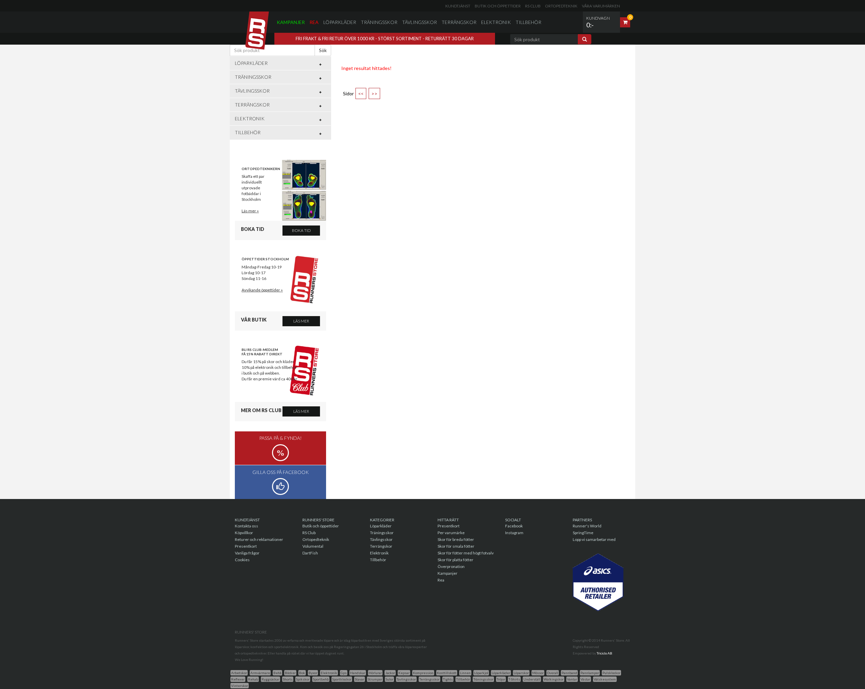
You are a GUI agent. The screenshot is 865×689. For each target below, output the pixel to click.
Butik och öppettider (498, 5)
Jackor (390, 673)
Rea (314, 22)
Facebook (514, 525)
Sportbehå (321, 679)
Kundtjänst (457, 5)
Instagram (514, 532)
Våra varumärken (601, 5)
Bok (302, 673)
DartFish (310, 552)
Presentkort (246, 546)
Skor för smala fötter (456, 546)
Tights (448, 679)
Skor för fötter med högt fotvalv (466, 552)
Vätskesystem (605, 679)
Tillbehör (528, 22)
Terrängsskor (429, 679)
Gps (344, 673)
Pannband (569, 673)
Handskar (357, 673)
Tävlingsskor (419, 22)
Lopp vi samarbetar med (594, 539)
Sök (323, 50)
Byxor (312, 673)
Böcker (290, 673)
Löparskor (521, 673)
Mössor (538, 673)
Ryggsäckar (270, 679)
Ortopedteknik (561, 5)
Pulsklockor (611, 673)
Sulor (389, 679)
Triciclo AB (604, 653)
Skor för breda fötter (456, 539)
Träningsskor (379, 22)
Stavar (359, 679)
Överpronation (451, 566)
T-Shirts (514, 679)
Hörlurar (375, 673)
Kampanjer (291, 22)
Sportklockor (341, 679)
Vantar (572, 679)
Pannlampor (589, 673)
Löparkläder (339, 22)
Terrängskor (459, 22)
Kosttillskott (446, 673)
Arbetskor (239, 673)
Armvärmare (260, 673)
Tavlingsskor (406, 679)
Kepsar (404, 673)
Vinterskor (239, 686)
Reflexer (238, 679)
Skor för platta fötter (455, 559)
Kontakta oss (246, 525)
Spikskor (303, 679)
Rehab (253, 679)
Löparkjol (481, 673)
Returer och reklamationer (259, 539)
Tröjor (501, 679)
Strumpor (375, 679)
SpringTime (583, 532)
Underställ (531, 679)
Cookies (242, 559)
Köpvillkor (244, 532)
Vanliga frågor (247, 552)
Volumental (312, 546)
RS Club (533, 5)
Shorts (288, 679)
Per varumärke (451, 532)
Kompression (423, 673)
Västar (585, 679)
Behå (277, 673)
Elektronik (496, 22)
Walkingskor (554, 679)
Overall (552, 673)
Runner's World (587, 525)
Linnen (465, 673)
